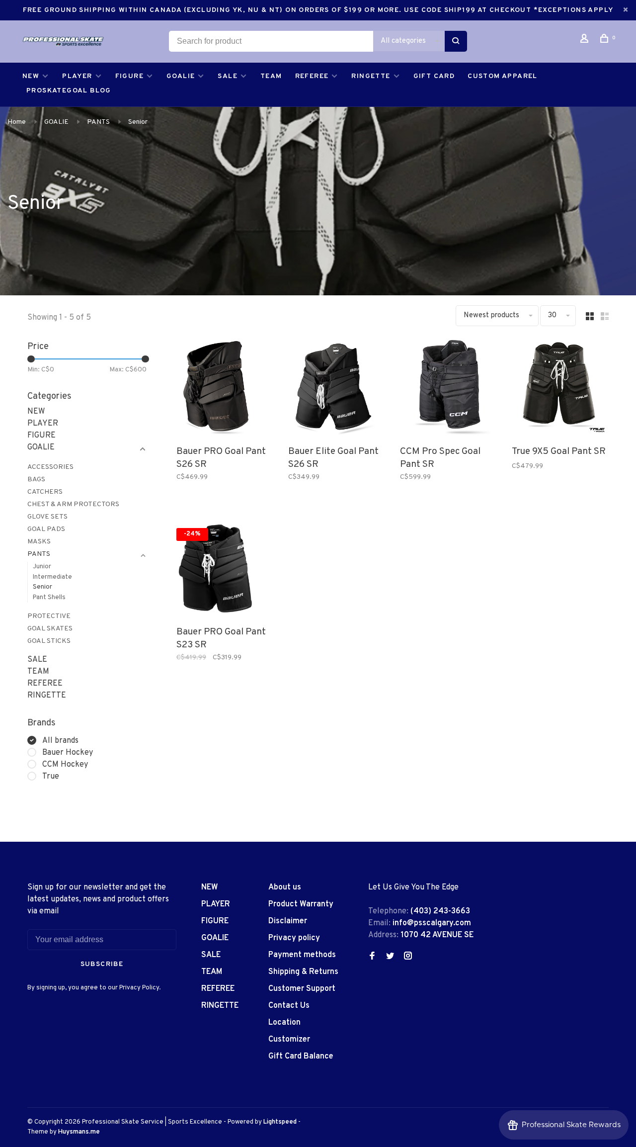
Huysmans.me (79, 1132)
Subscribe (102, 964)
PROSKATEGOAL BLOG (68, 91)
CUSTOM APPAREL (503, 76)
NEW (30, 76)
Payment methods (302, 955)
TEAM (271, 76)
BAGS (36, 479)
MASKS (39, 541)
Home (16, 122)
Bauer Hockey (67, 753)
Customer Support (301, 989)
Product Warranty (300, 904)
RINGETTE (370, 76)
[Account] (586, 40)
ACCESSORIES (50, 467)
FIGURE (129, 76)
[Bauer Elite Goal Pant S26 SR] (336, 390)
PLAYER (77, 76)
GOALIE (180, 76)
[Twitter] (390, 957)
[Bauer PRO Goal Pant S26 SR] (224, 390)
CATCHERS (45, 492)
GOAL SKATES (50, 628)
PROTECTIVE (49, 616)
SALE (228, 76)
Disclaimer (287, 921)
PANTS (98, 122)
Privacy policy (294, 938)
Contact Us (289, 1006)
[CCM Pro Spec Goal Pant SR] (448, 390)
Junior (42, 567)
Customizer (289, 1040)
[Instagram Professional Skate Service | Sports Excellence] (408, 957)
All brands (60, 741)
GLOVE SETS (47, 517)
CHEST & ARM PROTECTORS (73, 504)
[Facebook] (372, 957)
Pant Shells (49, 598)
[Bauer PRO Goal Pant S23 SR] (224, 570)
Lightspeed (280, 1122)
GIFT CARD (434, 76)
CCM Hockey (65, 765)
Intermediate (52, 577)
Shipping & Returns (303, 972)
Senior (138, 122)
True (50, 777)
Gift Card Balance (300, 1056)
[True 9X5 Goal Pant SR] (560, 390)
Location (284, 1023)
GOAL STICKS (49, 641)
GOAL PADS (46, 529)
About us (284, 887)
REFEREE (312, 76)
